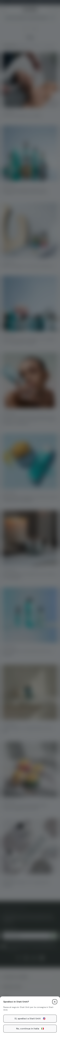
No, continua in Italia (27, 1028)
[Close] (55, 1002)
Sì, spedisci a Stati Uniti (28, 1018)
